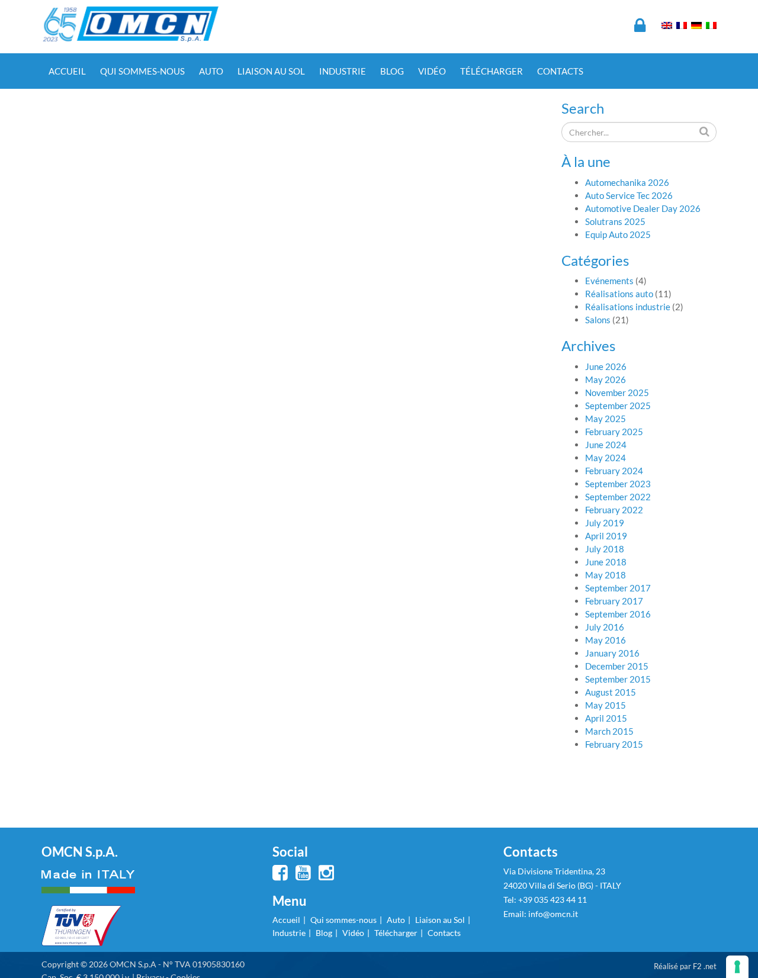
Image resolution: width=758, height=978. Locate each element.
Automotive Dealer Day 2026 (643, 208)
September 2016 (618, 614)
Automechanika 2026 (627, 182)
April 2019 (606, 535)
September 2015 (618, 679)
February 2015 (614, 744)
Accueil (67, 71)
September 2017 (618, 588)
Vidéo (432, 71)
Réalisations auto (619, 293)
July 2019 (604, 522)
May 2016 (605, 640)
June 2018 (606, 561)
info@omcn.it (553, 914)
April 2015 (606, 718)
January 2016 (612, 653)
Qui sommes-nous (142, 71)
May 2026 (605, 379)
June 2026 (606, 366)
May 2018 (605, 575)
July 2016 (604, 627)
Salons (598, 319)
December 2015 (616, 666)
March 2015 (609, 731)
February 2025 (614, 431)
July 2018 (604, 548)
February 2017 (614, 601)
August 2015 (610, 692)
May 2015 (605, 705)
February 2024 (614, 470)
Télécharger (491, 71)
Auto (211, 71)
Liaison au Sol (271, 71)
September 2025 (618, 405)
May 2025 (605, 418)
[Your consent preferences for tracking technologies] (737, 967)
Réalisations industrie (627, 306)
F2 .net (705, 966)
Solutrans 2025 (615, 221)
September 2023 (618, 483)
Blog (392, 71)
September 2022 (618, 496)
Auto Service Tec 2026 (629, 195)
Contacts (560, 71)
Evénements (609, 280)
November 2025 (617, 392)
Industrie (342, 71)
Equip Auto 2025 (618, 234)
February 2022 (614, 509)
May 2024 (605, 457)
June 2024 (606, 444)
